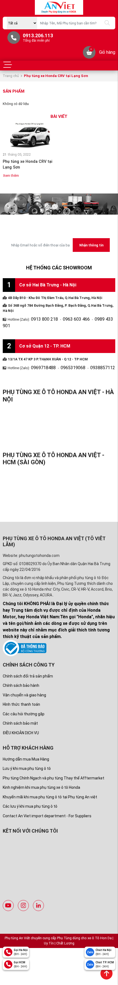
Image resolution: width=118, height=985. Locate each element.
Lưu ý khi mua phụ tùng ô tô (27, 759)
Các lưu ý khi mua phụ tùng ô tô (30, 797)
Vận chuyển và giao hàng (24, 686)
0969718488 (40, 359)
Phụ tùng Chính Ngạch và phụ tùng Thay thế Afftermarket (53, 769)
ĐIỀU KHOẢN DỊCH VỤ (21, 723)
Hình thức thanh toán (21, 695)
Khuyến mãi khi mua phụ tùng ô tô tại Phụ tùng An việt (50, 787)
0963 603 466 (67, 318)
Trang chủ (11, 76)
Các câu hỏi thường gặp (23, 704)
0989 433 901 (93, 318)
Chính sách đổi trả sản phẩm (28, 667)
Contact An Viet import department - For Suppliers (47, 806)
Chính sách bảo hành (21, 676)
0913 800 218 (41, 318)
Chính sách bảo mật (20, 714)
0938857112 (89, 359)
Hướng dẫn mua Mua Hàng (26, 750)
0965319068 (64, 359)
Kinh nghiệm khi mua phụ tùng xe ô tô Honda (41, 778)
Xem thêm (11, 175)
